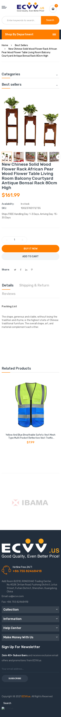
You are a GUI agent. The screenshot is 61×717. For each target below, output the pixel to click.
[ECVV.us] (30, 5)
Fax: (4, 601)
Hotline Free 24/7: (23, 567)
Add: (4, 581)
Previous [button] (2, 156)
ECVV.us (26, 696)
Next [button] (58, 156)
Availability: (8, 204)
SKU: (4, 208)
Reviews (9, 294)
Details (8, 285)
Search (7, 703)
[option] (7, 157)
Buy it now (30, 248)
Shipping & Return (34, 285)
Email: (5, 596)
